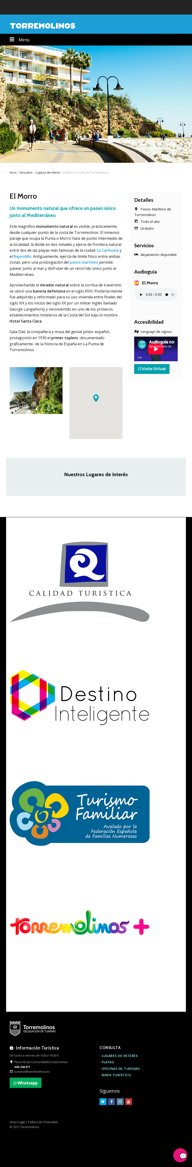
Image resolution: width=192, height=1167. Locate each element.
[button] (96, 398)
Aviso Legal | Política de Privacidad (34, 1122)
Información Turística (37, 1048)
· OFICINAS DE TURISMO (120, 1068)
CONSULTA (110, 1047)
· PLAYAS (107, 1062)
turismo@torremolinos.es (32, 1071)
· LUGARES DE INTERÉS (119, 1055)
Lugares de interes (48, 173)
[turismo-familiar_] (80, 813)
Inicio (13, 173)
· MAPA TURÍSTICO (115, 1075)
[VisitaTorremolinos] (43, 25)
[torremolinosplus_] (80, 928)
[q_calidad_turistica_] (80, 582)
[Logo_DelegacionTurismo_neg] (33, 1028)
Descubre (26, 173)
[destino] (80, 697)
